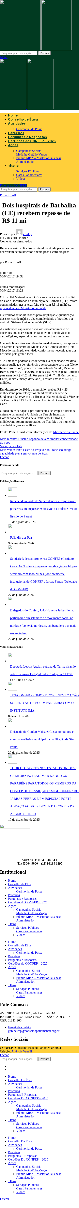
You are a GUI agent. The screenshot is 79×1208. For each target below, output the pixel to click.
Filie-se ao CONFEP (13, 185)
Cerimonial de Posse (29, 129)
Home (12, 880)
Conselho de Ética (19, 884)
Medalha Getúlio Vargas (31, 154)
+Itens (12, 924)
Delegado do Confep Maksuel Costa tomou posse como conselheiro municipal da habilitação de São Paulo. (42, 739)
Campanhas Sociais (28, 151)
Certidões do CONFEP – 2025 (27, 902)
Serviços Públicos (27, 171)
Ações (12, 906)
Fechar (4, 457)
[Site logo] (20, 49)
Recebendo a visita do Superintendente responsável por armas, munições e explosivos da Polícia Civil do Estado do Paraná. (44, 508)
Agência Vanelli (21, 1051)
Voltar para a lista (11, 446)
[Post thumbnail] (12, 495)
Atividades (15, 888)
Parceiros (14, 895)
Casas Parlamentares (29, 175)
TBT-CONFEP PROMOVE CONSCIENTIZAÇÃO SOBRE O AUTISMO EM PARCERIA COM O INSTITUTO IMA (44, 703)
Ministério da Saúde (66, 432)
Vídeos (20, 178)
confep (27, 234)
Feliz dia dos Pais (21, 537)
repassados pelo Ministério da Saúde (23, 308)
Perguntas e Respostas (22, 898)
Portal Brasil (8, 195)
